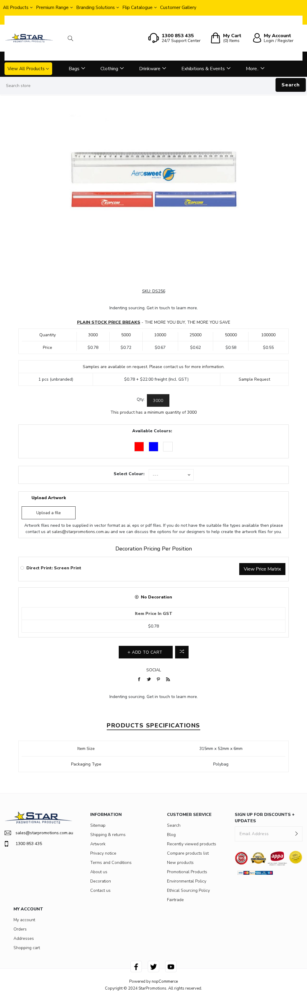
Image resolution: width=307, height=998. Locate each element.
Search (291, 85)
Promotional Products (187, 872)
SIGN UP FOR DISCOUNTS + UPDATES (265, 818)
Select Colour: (129, 474)
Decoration (100, 881)
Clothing (109, 68)
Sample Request (254, 379)
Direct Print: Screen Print (53, 568)
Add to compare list (182, 652)
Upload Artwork (48, 498)
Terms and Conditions (111, 862)
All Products (15, 7)
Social (153, 670)
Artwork (98, 844)
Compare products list (188, 853)
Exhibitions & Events (203, 68)
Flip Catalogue (137, 7)
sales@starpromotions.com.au (80, 532)
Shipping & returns (108, 835)
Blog (171, 835)
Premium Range (52, 7)
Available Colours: (152, 431)
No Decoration (156, 597)
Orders (20, 929)
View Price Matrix (262, 569)
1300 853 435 (29, 844)
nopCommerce (165, 981)
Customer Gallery (178, 7)
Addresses (23, 938)
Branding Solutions (95, 7)
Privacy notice (103, 853)
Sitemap (98, 825)
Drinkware (149, 68)
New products (180, 862)
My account (24, 920)
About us (98, 872)
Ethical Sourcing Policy (188, 890)
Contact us (100, 890)
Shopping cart (26, 948)
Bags (74, 68)
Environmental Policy (186, 881)
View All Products (26, 69)
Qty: (141, 399)
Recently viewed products (191, 844)
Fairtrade (175, 900)
